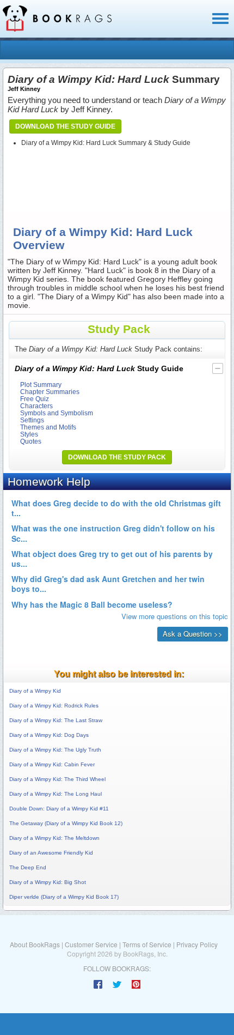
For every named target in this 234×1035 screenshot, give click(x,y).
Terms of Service (146, 944)
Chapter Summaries (49, 391)
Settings (32, 419)
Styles (29, 434)
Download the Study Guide (65, 126)
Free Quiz (34, 398)
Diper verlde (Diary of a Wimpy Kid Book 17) (64, 897)
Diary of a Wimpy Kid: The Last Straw (55, 720)
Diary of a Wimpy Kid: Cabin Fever (52, 764)
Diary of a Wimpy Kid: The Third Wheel (57, 779)
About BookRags (35, 944)
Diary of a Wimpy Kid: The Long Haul (55, 794)
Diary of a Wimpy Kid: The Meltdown (54, 838)
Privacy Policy (197, 944)
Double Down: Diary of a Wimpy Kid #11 (59, 809)
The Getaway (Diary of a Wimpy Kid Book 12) (65, 823)
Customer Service (91, 944)
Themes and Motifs (48, 427)
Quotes (30, 441)
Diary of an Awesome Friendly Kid (51, 853)
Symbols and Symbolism (56, 412)
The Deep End (27, 867)
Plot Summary (40, 384)
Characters (36, 405)
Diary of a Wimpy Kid (35, 691)
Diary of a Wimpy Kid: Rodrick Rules (53, 706)
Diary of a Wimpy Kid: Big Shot (47, 882)
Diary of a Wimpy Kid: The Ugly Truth (55, 750)
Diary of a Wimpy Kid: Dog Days (49, 735)
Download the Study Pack (117, 457)
